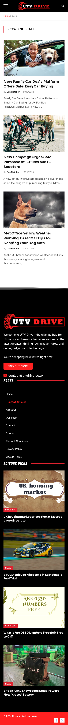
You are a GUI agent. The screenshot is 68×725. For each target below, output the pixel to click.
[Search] (63, 6)
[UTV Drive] (34, 6)
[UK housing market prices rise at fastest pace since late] (34, 490)
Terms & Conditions (17, 441)
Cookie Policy (14, 456)
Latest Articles (17, 401)
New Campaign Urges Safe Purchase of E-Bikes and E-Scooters (27, 162)
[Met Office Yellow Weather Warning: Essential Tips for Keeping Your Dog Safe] (34, 210)
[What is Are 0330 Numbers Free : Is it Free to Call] (34, 607)
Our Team (11, 417)
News (8, 568)
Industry (10, 510)
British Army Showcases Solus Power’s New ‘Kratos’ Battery (31, 692)
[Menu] (5, 6)
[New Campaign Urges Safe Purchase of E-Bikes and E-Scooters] (34, 133)
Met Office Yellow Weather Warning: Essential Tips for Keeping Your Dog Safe (27, 238)
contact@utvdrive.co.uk (25, 375)
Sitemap (10, 433)
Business (10, 625)
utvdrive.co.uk (29, 716)
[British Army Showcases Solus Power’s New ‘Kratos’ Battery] (34, 665)
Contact (10, 425)
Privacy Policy (14, 448)
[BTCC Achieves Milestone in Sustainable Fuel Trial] (34, 549)
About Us (11, 409)
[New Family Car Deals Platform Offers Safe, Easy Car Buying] (34, 58)
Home (6, 16)
